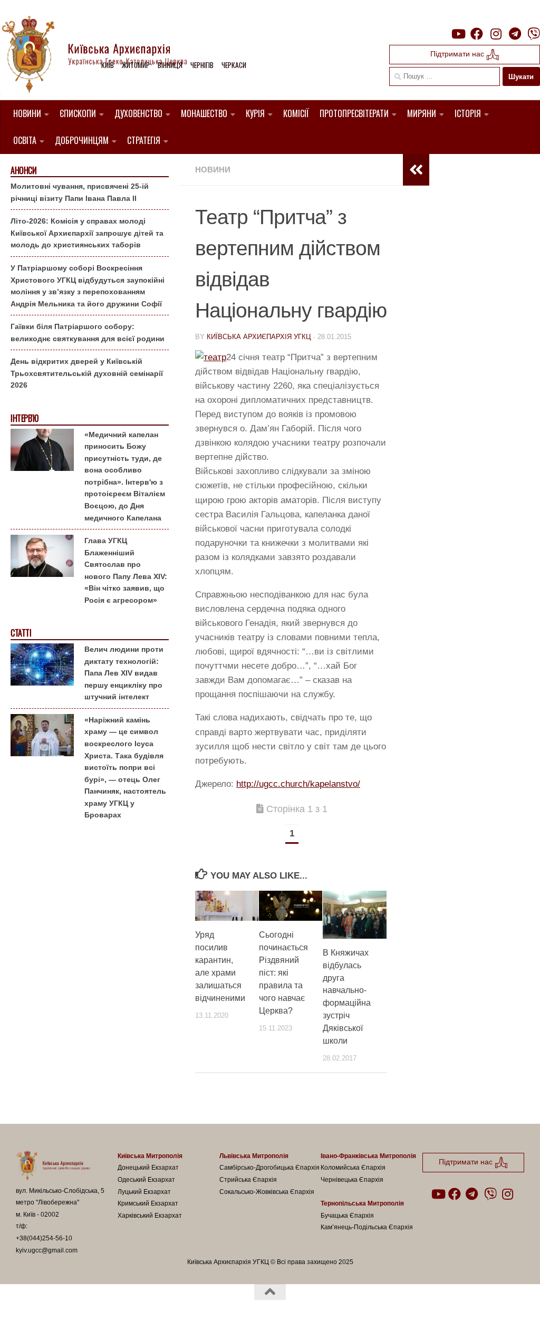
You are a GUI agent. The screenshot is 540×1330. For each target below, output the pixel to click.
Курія (255, 113)
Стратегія (143, 140)
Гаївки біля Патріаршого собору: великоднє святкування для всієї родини (88, 332)
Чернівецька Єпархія (352, 1179)
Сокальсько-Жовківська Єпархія (266, 1192)
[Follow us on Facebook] (476, 33)
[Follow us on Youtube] (457, 33)
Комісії (296, 113)
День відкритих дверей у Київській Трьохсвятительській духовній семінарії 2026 (87, 373)
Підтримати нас (458, 54)
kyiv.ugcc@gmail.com (47, 1250)
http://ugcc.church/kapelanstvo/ (298, 784)
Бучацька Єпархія (347, 1215)
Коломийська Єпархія (353, 1167)
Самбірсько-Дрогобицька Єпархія (269, 1167)
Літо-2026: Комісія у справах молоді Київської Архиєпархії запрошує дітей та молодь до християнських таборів (87, 233)
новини (212, 169)
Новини (27, 113)
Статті (21, 633)
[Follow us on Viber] (533, 33)
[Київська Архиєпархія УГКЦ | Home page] (103, 55)
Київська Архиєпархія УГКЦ (259, 337)
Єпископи (78, 113)
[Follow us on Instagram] (495, 33)
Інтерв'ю (24, 418)
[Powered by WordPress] (55, 1308)
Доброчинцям (82, 140)
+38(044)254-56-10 (44, 1238)
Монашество (204, 113)
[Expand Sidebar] (416, 170)
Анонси (23, 171)
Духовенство (138, 113)
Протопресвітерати (354, 113)
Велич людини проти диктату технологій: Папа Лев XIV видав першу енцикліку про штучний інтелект (123, 673)
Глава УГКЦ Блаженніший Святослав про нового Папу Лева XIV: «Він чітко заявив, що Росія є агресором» (125, 570)
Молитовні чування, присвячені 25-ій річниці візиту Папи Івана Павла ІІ (80, 192)
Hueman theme (139, 1308)
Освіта (24, 140)
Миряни (421, 113)
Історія (468, 113)
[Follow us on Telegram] (514, 33)
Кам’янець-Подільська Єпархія (367, 1227)
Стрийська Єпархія (248, 1179)
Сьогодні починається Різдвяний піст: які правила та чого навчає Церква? (283, 972)
